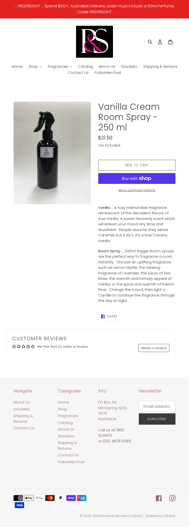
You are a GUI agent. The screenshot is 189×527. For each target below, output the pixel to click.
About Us (22, 402)
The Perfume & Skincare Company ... (118, 516)
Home (63, 402)
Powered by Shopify (160, 516)
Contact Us (24, 428)
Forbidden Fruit (71, 461)
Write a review (154, 348)
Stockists (22, 409)
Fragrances (68, 415)
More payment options (136, 190)
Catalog (65, 422)
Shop (62, 409)
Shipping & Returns (23, 418)
